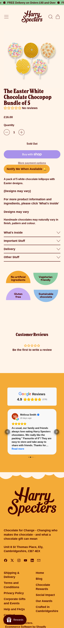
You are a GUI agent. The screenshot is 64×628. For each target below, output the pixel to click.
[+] (21, 132)
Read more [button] (18, 448)
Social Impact (45, 595)
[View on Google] (15, 416)
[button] (50, 16)
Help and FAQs (14, 609)
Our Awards (44, 601)
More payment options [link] (32, 162)
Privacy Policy (14, 593)
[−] (7, 132)
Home (40, 572)
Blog (39, 578)
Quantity (9, 125)
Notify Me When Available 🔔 (27, 169)
